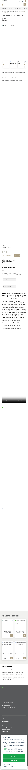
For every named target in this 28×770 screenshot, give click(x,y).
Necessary (10, 749)
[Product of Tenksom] (4, 21)
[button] (18, 255)
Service (4, 714)
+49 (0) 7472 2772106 (8, 702)
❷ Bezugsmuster (7, 286)
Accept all (14, 760)
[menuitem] (5, 9)
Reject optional (14, 756)
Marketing (20, 751)
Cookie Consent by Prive (22, 766)
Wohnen (12, 11)
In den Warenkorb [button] (11, 634)
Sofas (16, 11)
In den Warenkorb (8, 255)
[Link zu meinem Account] (23, 1)
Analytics (11, 751)
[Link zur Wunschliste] (20, 1)
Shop (8, 11)
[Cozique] (6, 1)
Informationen (5, 721)
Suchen (25, 4)
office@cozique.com (8, 705)
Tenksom (4, 272)
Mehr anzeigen (6, 679)
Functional (20, 749)
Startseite (4, 11)
